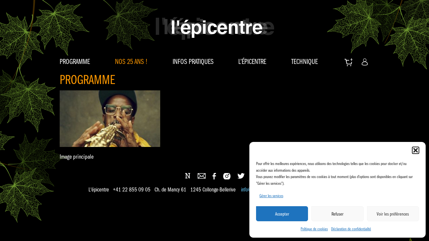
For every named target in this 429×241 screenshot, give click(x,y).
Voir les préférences (393, 214)
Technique (304, 61)
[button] (415, 150)
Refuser (337, 214)
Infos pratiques (193, 61)
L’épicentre (252, 61)
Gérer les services (271, 195)
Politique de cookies (314, 228)
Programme (75, 61)
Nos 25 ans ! (131, 61)
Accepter (282, 214)
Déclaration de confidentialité (351, 228)
